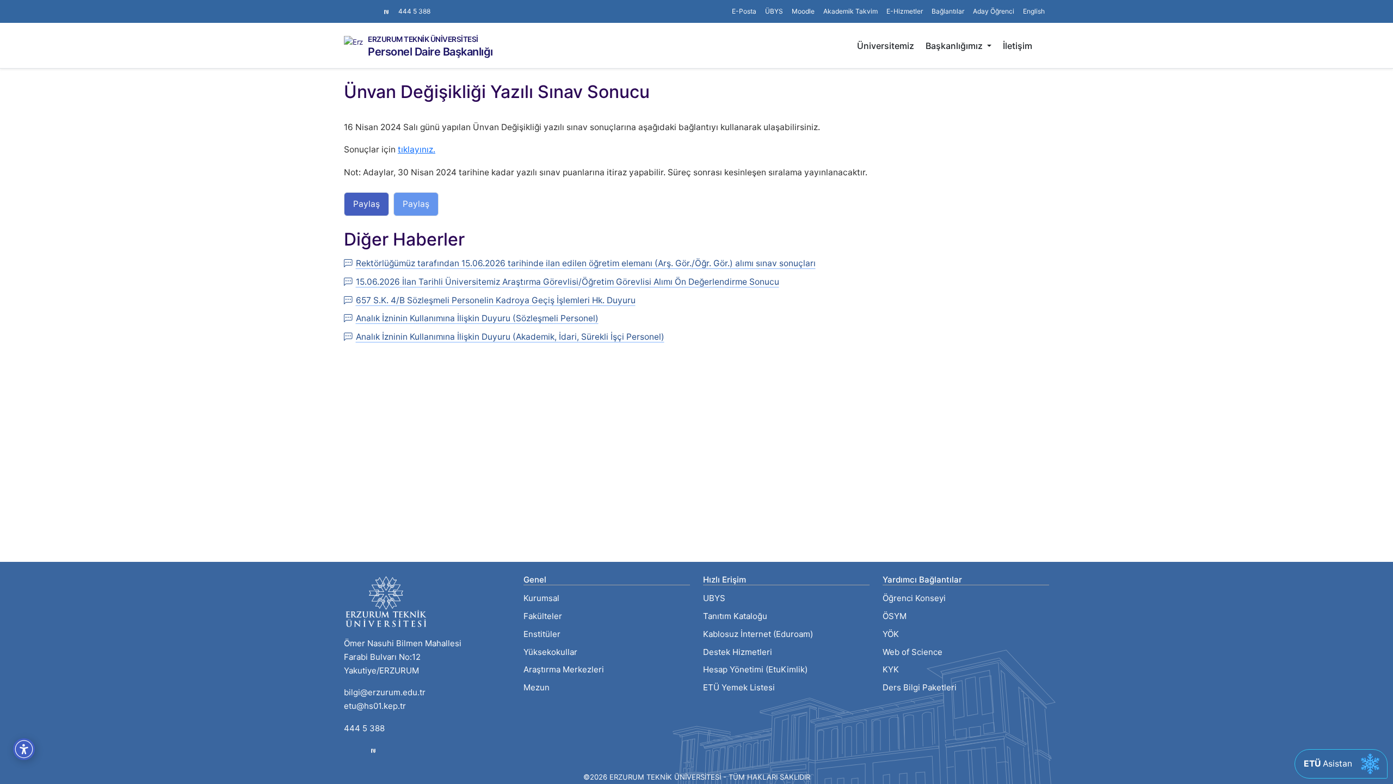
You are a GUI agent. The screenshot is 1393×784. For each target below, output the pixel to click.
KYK (891, 669)
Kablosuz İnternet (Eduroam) (758, 634)
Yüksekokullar (550, 652)
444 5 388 (414, 11)
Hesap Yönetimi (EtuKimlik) (755, 669)
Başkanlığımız (955, 45)
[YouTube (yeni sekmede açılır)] (374, 6)
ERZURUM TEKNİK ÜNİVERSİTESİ (423, 40)
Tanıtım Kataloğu (735, 616)
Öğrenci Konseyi (914, 598)
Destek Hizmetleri (737, 652)
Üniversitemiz (885, 45)
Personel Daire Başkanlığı (430, 51)
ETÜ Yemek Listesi (739, 687)
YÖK (891, 634)
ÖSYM (895, 616)
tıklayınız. (416, 149)
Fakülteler (542, 616)
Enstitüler (541, 634)
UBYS (714, 598)
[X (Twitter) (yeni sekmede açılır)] (357, 6)
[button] (948, 11)
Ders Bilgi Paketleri (920, 687)
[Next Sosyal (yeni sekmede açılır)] (386, 11)
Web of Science (912, 652)
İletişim (1017, 45)
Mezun (536, 687)
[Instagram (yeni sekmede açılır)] (348, 6)
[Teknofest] (373, 750)
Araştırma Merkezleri (563, 669)
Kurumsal (541, 598)
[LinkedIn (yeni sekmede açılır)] (365, 6)
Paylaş (366, 204)
